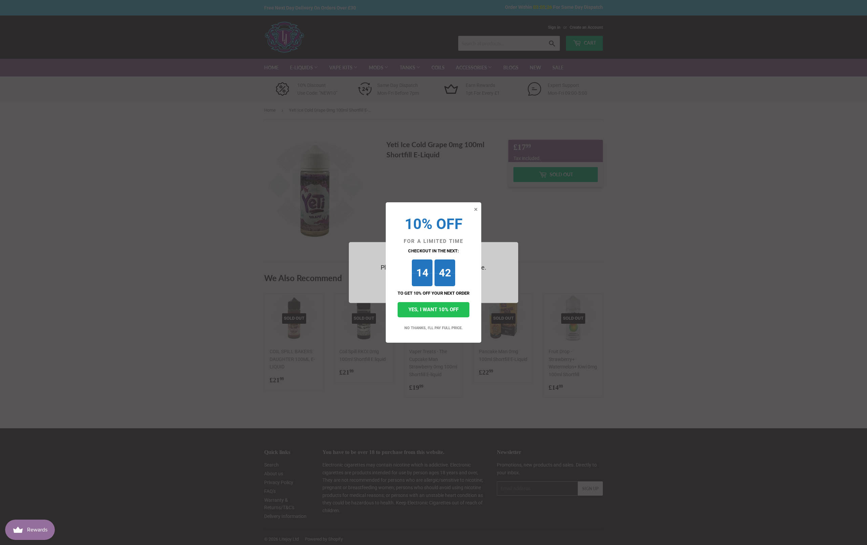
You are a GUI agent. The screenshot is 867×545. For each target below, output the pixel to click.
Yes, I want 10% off (433, 309)
